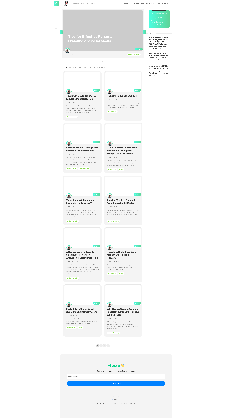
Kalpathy (151, 51)
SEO (164, 66)
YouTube (153, 75)
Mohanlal (164, 53)
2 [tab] (102, 61)
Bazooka (164, 37)
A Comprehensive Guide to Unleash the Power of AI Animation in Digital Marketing (82, 255)
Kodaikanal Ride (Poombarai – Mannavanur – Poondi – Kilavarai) (122, 255)
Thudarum (162, 71)
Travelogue (153, 73)
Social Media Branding (163, 68)
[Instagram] (56, 19)
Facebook (164, 44)
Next (144, 32)
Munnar (167, 55)
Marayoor (159, 53)
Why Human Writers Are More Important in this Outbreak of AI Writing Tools (123, 312)
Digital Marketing (137, 3)
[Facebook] (56, 12)
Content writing (152, 39)
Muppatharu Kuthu (153, 57)
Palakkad (160, 62)
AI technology (158, 37)
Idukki (154, 49)
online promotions (153, 62)
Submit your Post (162, 3)
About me (126, 3)
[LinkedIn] (56, 25)
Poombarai (166, 64)
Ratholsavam (159, 66)
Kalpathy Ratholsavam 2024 (122, 96)
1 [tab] (100, 61)
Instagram (165, 49)
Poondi (150, 66)
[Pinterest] (56, 38)
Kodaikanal (160, 51)
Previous (61, 32)
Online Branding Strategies (161, 59)
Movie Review (72, 117)
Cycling (159, 39)
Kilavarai (155, 51)
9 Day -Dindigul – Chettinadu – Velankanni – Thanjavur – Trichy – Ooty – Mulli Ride (122, 150)
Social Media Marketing (154, 71)
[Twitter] (56, 32)
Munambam (162, 55)
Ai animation (151, 37)
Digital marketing (156, 42)
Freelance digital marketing (155, 46)
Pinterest (160, 64)
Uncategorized (84, 168)
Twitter (160, 73)
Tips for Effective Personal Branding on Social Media (78, 11)
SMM (156, 69)
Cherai (167, 37)
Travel (121, 169)
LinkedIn (154, 53)
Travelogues (149, 3)
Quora (153, 66)
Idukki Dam (160, 49)
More (138, 49)
